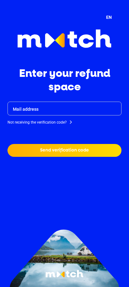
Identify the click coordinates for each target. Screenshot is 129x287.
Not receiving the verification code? (37, 122)
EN (109, 17)
